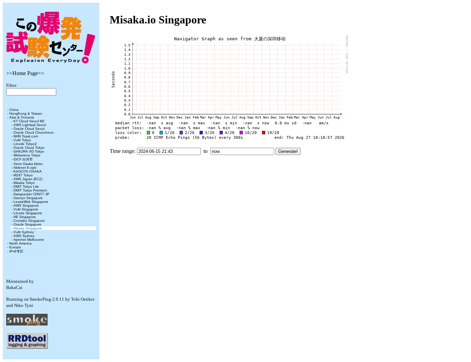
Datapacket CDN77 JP (31, 194)
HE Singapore (24, 217)
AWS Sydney (23, 236)
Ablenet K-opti (24, 167)
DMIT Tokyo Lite (26, 186)
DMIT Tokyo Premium (30, 190)
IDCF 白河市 (23, 159)
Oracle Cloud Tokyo (28, 147)
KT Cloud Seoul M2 (28, 121)
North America (20, 243)
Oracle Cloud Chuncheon (33, 132)
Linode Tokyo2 (25, 144)
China (14, 110)
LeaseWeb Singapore (30, 202)
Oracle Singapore (27, 224)
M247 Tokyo (23, 175)
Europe (15, 247)
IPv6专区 (16, 251)
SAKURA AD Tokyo (28, 151)
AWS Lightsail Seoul (29, 125)
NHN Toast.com (25, 136)
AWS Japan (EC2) (27, 179)
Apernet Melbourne (28, 239)
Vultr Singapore (25, 209)
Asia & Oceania (21, 117)
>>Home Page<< (25, 73)
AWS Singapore (26, 205)
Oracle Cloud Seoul (28, 129)
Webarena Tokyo (26, 155)
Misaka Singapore (27, 228)
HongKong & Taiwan (25, 113)
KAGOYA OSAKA (27, 171)
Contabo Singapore (29, 221)
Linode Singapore (27, 213)
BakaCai (14, 287)
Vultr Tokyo (22, 140)
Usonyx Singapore (28, 198)
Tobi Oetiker (82, 299)
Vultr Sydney (23, 232)
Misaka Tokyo (24, 183)
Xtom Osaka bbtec (28, 164)
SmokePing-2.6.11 (47, 299)
